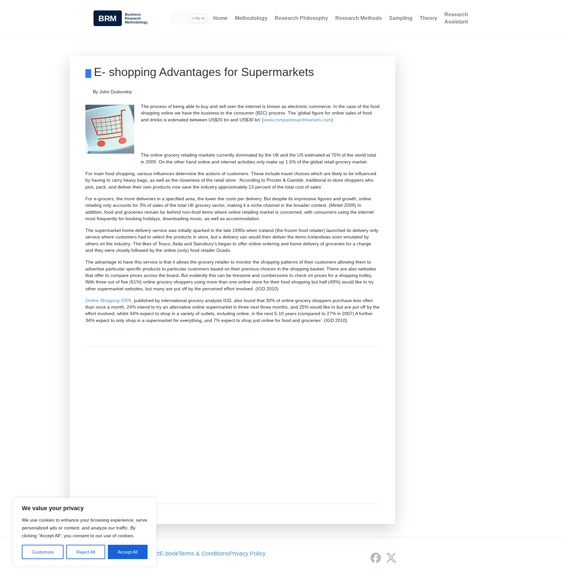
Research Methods (358, 18)
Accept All (127, 552)
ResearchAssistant (456, 18)
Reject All (85, 552)
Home (220, 18)
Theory (428, 18)
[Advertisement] (232, 424)
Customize (43, 552)
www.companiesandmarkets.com (297, 119)
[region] (84, 531)
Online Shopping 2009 (108, 300)
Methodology (251, 18)
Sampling (400, 18)
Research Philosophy (301, 18)
